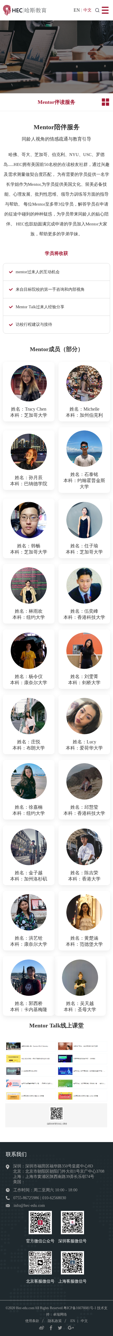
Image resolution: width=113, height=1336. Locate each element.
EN (77, 10)
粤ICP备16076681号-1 (79, 1308)
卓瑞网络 (60, 1314)
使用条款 (32, 1321)
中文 (87, 10)
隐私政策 (55, 1321)
